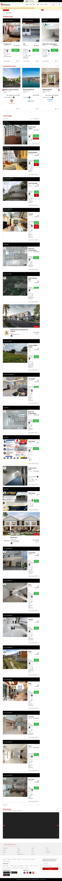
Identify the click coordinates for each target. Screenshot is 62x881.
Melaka (18, 852)
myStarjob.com (20, 865)
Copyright (14, 859)
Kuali (4, 867)
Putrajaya (33, 854)
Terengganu (48, 852)
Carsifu (26, 865)
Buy (30, 4)
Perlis (32, 852)
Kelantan (18, 850)
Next (58, 90)
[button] (36, 119)
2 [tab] (32, 112)
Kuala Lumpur (5, 848)
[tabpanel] (11, 40)
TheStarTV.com (13, 865)
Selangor (4, 850)
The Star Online (5, 865)
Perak (32, 850)
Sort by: (31, 118)
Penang (4, 852)
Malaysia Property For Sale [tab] (9, 844)
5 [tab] (33, 838)
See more (57, 65)
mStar (35, 865)
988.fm (22, 867)
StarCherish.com (16, 867)
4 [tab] (32, 838)
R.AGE (31, 865)
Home (27, 4)
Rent (34, 4)
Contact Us (9, 859)
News (38, 4)
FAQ (22, 859)
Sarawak (47, 850)
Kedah (18, 848)
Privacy (25, 859)
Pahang (32, 848)
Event (42, 4)
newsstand (9, 867)
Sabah (47, 848)
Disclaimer (19, 859)
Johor (4, 854)
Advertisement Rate (6, 861)
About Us (4, 859)
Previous (3, 90)
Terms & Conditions (31, 859)
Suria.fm (26, 867)
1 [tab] (31, 63)
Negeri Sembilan (20, 854)
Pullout (46, 4)
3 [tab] (31, 838)
